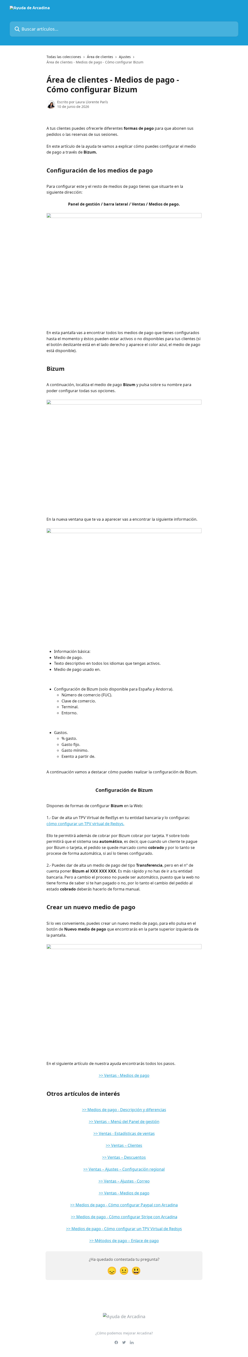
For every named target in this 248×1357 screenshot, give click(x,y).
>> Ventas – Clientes (124, 1145)
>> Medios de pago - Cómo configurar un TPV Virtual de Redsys (124, 1228)
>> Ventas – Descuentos (124, 1157)
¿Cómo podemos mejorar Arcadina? (124, 1333)
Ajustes (125, 56)
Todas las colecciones (63, 56)
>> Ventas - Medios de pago (124, 1075)
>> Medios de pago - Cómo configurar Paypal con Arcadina (124, 1205)
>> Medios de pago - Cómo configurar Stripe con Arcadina (124, 1216)
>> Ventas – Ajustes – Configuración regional (124, 1169)
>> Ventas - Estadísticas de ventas (124, 1133)
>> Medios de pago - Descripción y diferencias (124, 1109)
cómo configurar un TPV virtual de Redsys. (85, 823)
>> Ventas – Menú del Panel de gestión (124, 1121)
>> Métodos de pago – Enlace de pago (124, 1240)
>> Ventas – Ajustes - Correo (124, 1181)
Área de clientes (100, 56)
